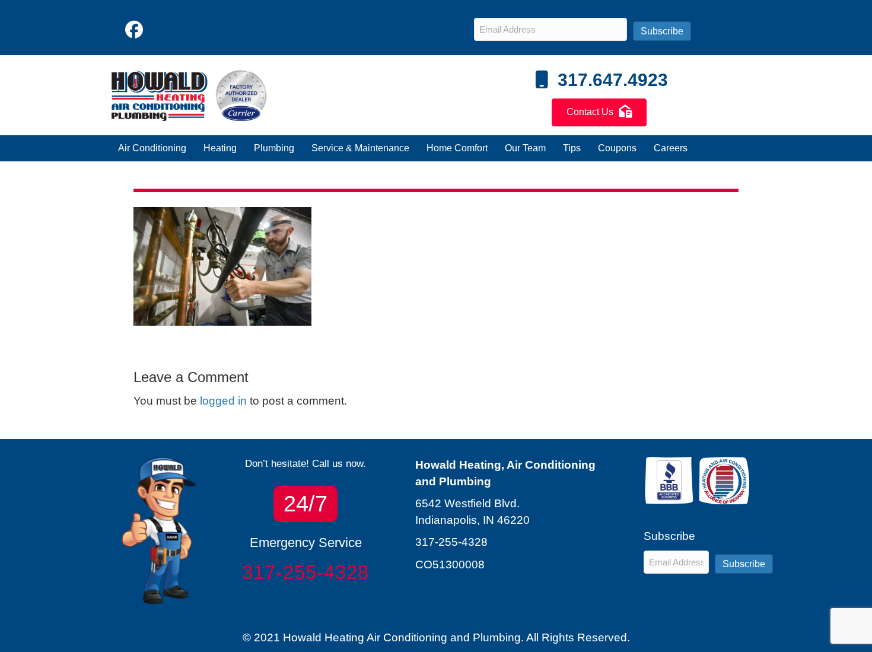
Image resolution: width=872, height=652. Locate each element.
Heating (220, 148)
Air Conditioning (152, 148)
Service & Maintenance (360, 148)
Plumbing (274, 148)
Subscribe (662, 31)
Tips (572, 148)
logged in (223, 401)
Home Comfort (457, 148)
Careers (671, 148)
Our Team (525, 148)
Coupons (617, 148)
